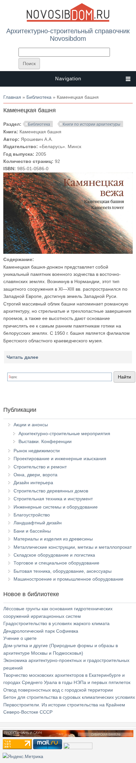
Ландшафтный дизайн (38, 522)
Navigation (68, 78)
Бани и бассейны (32, 531)
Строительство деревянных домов (51, 490)
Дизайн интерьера (33, 482)
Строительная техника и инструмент (53, 498)
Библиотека (38, 97)
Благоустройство (32, 514)
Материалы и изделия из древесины (53, 538)
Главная (12, 97)
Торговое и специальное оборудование (56, 563)
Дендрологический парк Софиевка (40, 631)
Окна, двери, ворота (35, 474)
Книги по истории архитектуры (91, 124)
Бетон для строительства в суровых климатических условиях (69, 697)
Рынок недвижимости (37, 450)
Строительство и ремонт (40, 466)
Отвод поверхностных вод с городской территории (58, 690)
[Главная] (68, 20)
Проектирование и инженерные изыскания (60, 458)
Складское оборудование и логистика (54, 555)
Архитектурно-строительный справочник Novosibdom (68, 34)
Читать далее (22, 357)
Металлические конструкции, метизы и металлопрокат (73, 547)
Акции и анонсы (31, 424)
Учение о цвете (20, 638)
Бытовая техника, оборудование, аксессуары (63, 571)
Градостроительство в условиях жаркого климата (56, 623)
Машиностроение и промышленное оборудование (68, 579)
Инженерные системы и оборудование (56, 507)
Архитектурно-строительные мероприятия (64, 433)
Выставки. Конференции (45, 441)
